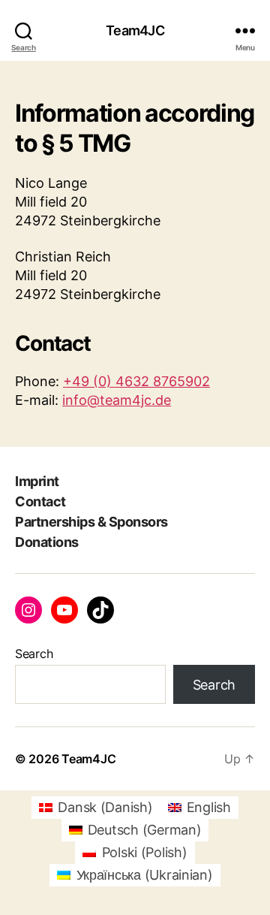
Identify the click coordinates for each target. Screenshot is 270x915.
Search (33, 653)
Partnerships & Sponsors (91, 522)
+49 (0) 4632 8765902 (136, 381)
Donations (47, 542)
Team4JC (135, 31)
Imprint (37, 481)
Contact (40, 501)
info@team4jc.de (116, 400)
